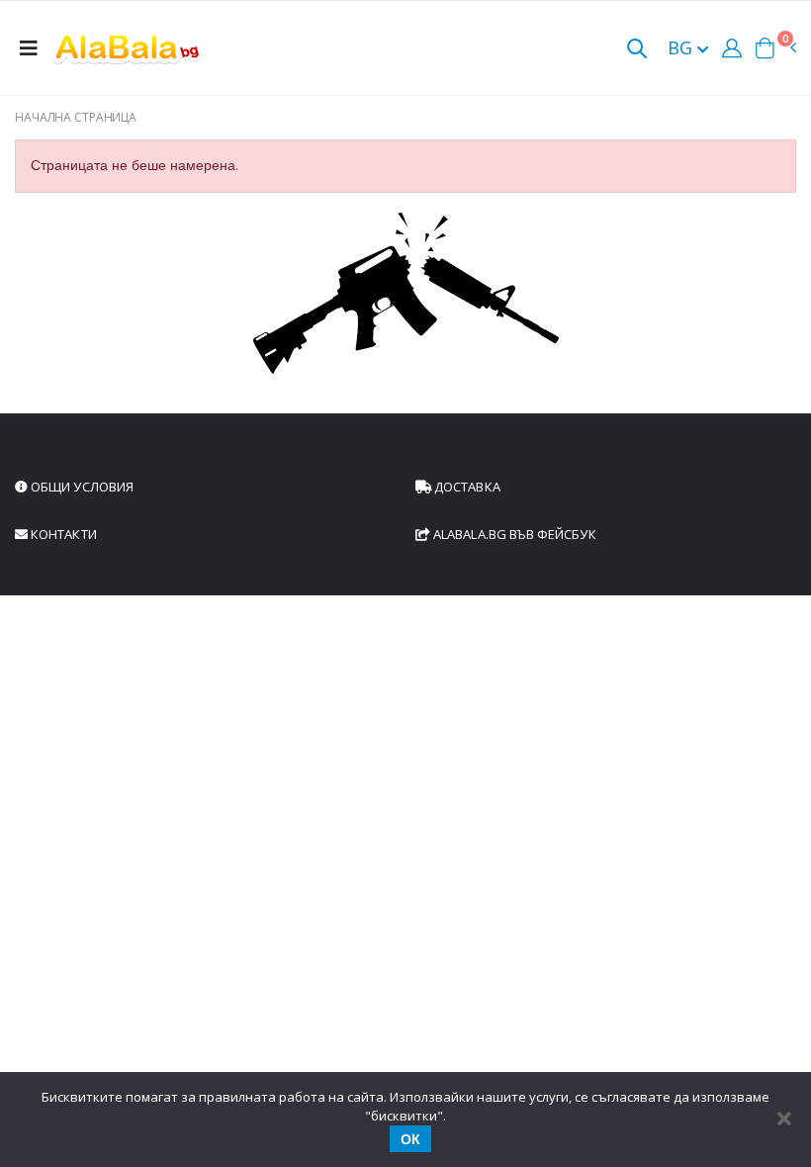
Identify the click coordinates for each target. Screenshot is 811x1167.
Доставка (465, 486)
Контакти (62, 534)
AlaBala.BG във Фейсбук (513, 534)
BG (682, 47)
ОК (410, 1139)
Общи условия (81, 486)
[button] (637, 50)
